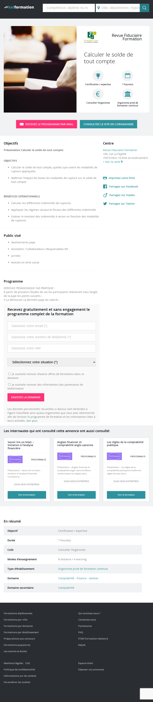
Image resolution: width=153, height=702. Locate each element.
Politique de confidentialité (19, 669)
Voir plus (31, 420)
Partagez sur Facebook (123, 186)
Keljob (81, 645)
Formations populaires (17, 645)
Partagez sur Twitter (122, 203)
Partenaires (85, 626)
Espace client (85, 663)
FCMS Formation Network (93, 638)
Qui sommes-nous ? (89, 613)
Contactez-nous (87, 619)
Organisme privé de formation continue (83, 568)
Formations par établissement (21, 632)
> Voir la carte (112, 162)
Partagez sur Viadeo (122, 195)
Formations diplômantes (18, 613)
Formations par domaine (18, 626)
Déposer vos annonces (91, 669)
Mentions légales (13, 663)
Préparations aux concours (19, 638)
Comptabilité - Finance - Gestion (78, 578)
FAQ (80, 632)
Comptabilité (66, 587)
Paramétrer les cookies (17, 682)
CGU (27, 663)
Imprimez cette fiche (122, 178)
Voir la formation (26, 494)
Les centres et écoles (15, 651)
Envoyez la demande (25, 397)
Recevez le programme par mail (49, 124)
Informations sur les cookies (20, 675)
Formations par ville (15, 619)
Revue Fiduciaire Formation (120, 150)
